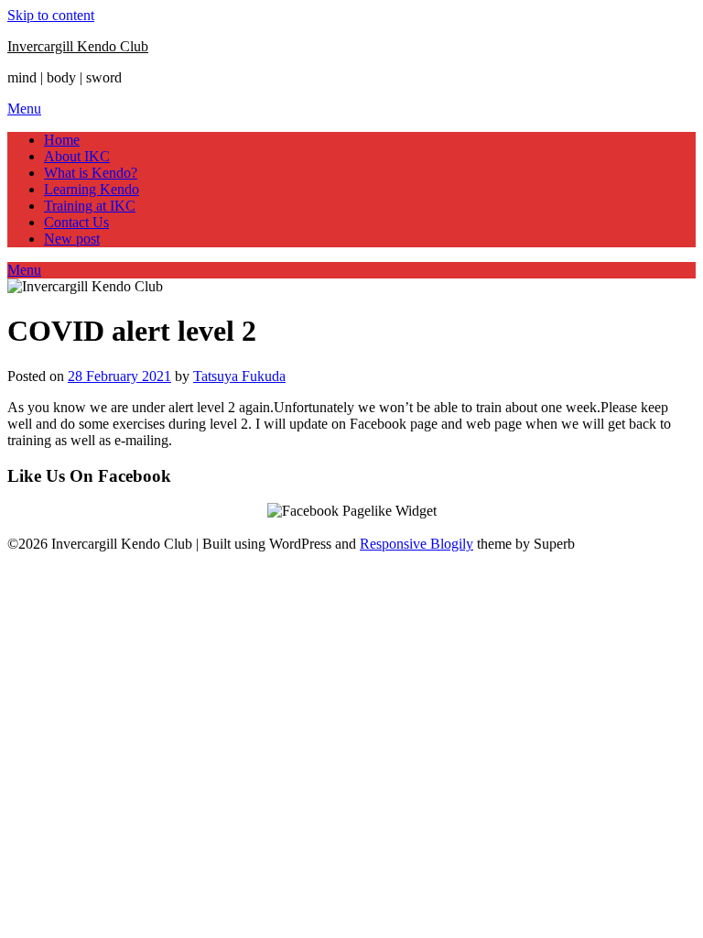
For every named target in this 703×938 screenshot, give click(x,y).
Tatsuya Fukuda (239, 376)
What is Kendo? (90, 172)
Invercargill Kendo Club (77, 46)
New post (72, 238)
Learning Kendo (91, 189)
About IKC (77, 156)
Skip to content (50, 15)
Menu (24, 108)
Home (62, 139)
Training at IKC (89, 205)
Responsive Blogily (416, 543)
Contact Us (76, 222)
